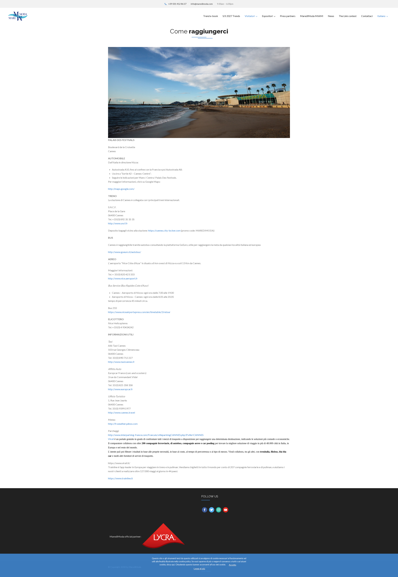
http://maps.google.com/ (121, 188)
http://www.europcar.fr (120, 389)
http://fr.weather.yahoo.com (123, 423)
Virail (111, 438)
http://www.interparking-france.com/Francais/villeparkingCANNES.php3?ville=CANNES (156, 434)
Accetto (232, 565)
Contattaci (367, 15)
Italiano (381, 15)
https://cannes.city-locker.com (164, 230)
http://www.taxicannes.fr (121, 361)
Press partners (287, 15)
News (331, 15)
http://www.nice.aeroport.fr (123, 278)
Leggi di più (199, 568)
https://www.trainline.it (120, 478)
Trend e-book (210, 15)
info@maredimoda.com (202, 3)
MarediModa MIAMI (311, 15)
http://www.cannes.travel (121, 412)
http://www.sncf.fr (118, 223)
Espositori (267, 15)
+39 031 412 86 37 (177, 3)
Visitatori (250, 15)
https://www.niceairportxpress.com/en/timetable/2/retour (139, 312)
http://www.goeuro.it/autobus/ (124, 251)
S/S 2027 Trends (231, 15)
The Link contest (347, 15)
